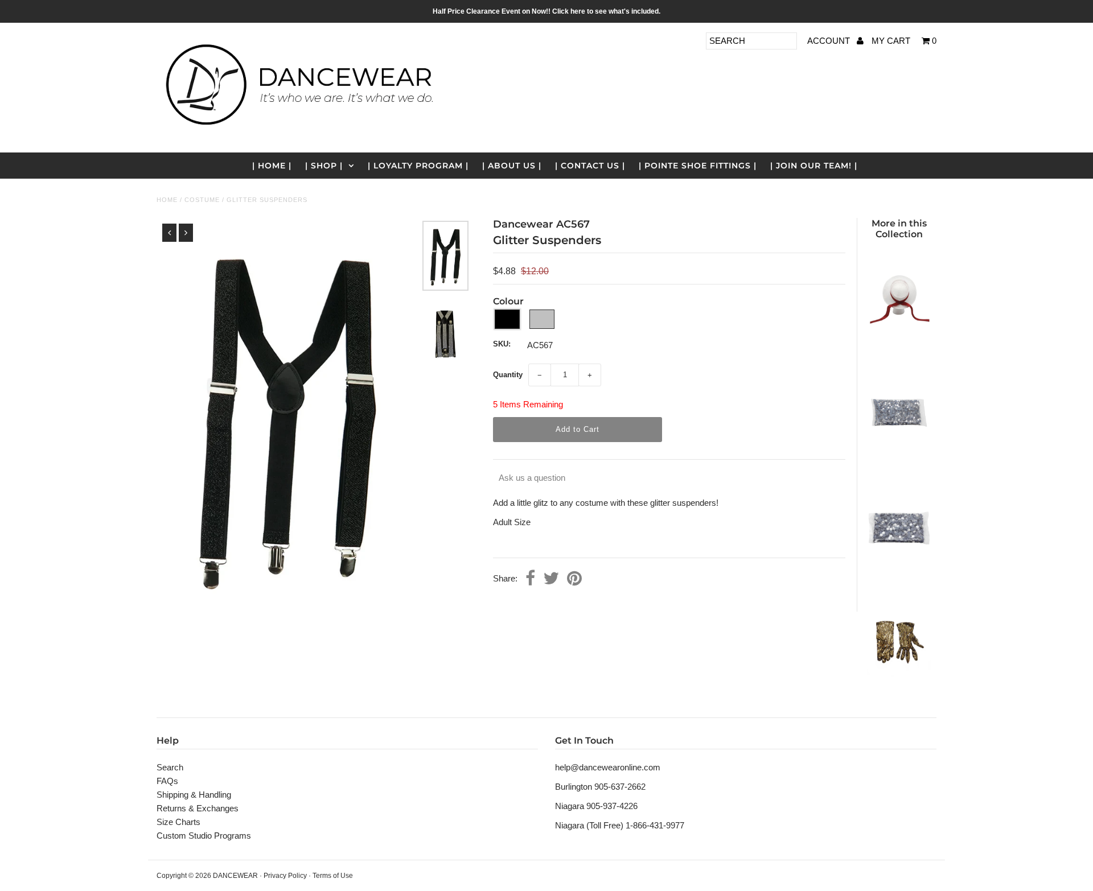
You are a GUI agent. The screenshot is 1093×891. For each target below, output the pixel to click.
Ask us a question (532, 477)
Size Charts (178, 822)
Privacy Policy (285, 876)
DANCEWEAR (235, 876)
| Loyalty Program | (418, 165)
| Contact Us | (590, 165)
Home (167, 199)
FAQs (167, 781)
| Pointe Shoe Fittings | (698, 165)
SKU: (502, 344)
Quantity (508, 374)
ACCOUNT (829, 41)
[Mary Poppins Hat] (899, 346)
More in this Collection (899, 229)
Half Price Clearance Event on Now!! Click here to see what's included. (546, 11)
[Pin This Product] (574, 579)
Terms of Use (333, 876)
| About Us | (511, 165)
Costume (202, 199)
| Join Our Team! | (813, 165)
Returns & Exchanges (198, 808)
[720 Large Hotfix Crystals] (899, 574)
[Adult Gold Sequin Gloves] (899, 687)
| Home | (271, 165)
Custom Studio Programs (204, 835)
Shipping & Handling (194, 794)
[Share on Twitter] (551, 579)
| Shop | (324, 165)
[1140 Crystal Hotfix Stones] (899, 460)
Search (170, 767)
